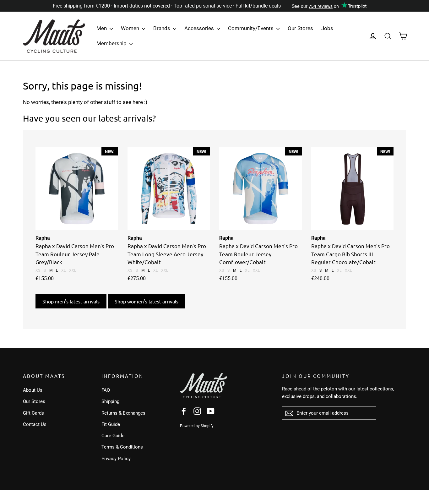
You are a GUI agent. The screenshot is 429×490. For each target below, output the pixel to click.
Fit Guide (110, 424)
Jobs (327, 28)
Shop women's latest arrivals (146, 301)
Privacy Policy (116, 458)
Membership (112, 43)
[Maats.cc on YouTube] (211, 411)
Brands (162, 28)
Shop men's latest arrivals (71, 301)
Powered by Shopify (197, 426)
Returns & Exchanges (123, 413)
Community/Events (251, 28)
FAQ (105, 390)
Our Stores (300, 28)
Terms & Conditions (122, 447)
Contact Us (34, 424)
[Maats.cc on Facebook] (183, 411)
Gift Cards (33, 413)
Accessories (199, 28)
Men (102, 28)
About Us (32, 390)
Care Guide (112, 435)
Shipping (110, 401)
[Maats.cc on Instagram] (197, 411)
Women (130, 28)
